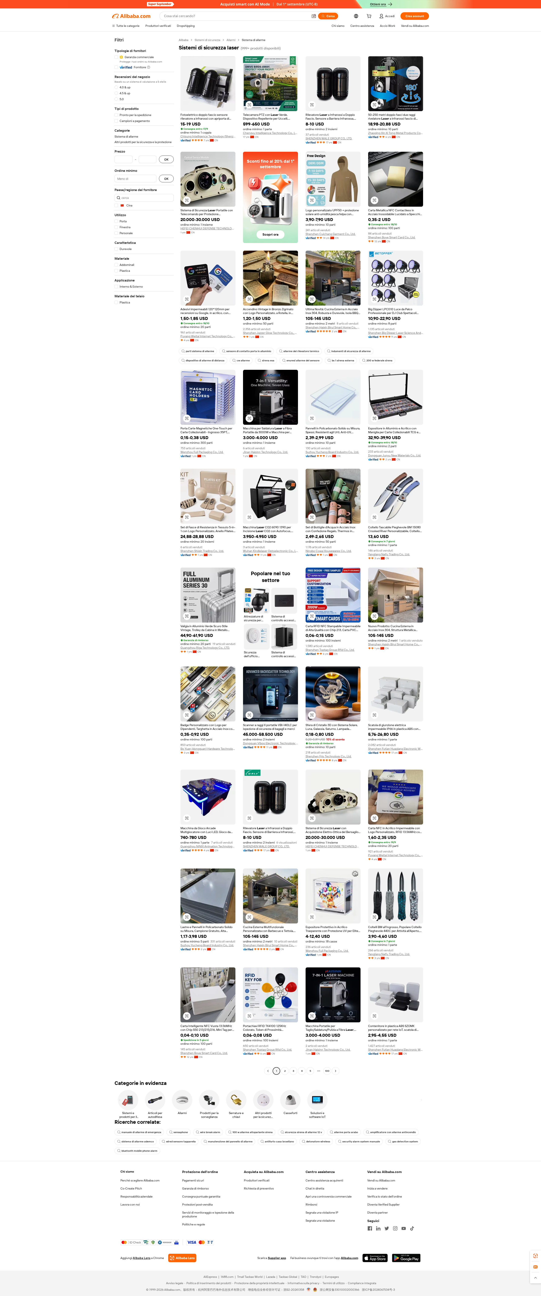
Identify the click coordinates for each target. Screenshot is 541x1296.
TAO (303, 1276)
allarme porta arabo (346, 1132)
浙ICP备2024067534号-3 (378, 1289)
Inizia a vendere (377, 1188)
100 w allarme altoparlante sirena (252, 1132)
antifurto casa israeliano (279, 1141)
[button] (313, 16)
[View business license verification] (309, 1290)
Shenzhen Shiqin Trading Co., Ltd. (202, 551)
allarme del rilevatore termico (301, 351)
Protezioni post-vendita (197, 1204)
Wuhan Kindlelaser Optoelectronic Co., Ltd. (270, 551)
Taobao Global (288, 1276)
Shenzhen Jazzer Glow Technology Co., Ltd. (270, 333)
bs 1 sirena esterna (343, 360)
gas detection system (405, 1141)
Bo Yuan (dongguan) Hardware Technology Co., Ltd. (207, 748)
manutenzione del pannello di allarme (230, 1141)
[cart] (370, 16)
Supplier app (277, 1258)
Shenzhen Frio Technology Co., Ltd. (328, 756)
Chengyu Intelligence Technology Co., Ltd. (270, 133)
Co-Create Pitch (131, 1188)
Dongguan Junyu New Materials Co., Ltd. (394, 455)
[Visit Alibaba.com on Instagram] (395, 1228)
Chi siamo (127, 1171)
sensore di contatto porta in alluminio (248, 351)
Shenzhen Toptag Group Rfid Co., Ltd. (330, 649)
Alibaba (183, 40)
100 (327, 1070)
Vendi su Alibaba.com (381, 1180)
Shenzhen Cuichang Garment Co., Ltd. (330, 234)
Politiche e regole (193, 1224)
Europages (332, 1276)
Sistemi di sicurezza (207, 40)
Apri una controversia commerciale (329, 1196)
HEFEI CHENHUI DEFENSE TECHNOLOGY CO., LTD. (207, 228)
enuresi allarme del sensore (303, 360)
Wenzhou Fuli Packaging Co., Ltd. (201, 452)
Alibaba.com (349, 1258)
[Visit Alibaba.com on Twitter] (386, 1228)
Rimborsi (311, 1204)
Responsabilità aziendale (136, 1196)
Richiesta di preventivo (259, 1188)
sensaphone (181, 1132)
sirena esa (268, 360)
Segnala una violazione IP (322, 1212)
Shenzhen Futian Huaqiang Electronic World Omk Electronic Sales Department (395, 748)
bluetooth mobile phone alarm (139, 1150)
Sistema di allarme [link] (253, 40)
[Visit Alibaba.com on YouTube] (403, 1228)
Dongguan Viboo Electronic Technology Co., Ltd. (270, 743)
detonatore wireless (318, 1141)
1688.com (227, 1276)
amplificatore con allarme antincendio (393, 1132)
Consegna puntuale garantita (201, 1196)
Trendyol (315, 1276)
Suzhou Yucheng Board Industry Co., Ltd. (332, 452)
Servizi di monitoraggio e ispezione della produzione (208, 1214)
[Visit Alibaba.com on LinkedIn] (378, 1228)
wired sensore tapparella (181, 1141)
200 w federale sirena (379, 360)
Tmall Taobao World (249, 1276)
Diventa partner (377, 1212)
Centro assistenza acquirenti (324, 1180)
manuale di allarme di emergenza (141, 1132)
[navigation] (144, 556)
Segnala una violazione (320, 1220)
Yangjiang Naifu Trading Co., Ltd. (389, 554)
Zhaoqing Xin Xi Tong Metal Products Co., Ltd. (395, 133)
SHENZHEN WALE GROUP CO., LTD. (329, 138)
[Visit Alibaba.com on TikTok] (412, 1228)
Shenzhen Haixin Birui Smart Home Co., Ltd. (333, 327)
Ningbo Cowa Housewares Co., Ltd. (328, 551)
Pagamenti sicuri (193, 1180)
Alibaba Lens (141, 1258)
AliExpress (210, 1276)
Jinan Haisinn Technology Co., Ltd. (265, 452)
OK (166, 159)
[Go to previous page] (268, 1071)
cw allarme (243, 360)
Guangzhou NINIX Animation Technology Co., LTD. (207, 846)
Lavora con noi (130, 1204)
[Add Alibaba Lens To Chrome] (182, 1258)
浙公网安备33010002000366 (339, 1289)
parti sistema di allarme (200, 351)
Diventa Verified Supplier (383, 1204)
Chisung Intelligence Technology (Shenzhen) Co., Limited (207, 136)
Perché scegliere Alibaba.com (140, 1180)
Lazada (270, 1276)
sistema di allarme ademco (138, 1141)
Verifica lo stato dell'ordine (384, 1196)
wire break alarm (210, 1132)
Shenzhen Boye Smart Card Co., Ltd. (391, 237)
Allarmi (231, 40)
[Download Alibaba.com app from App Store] (375, 1258)
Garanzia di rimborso (195, 1188)
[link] (535, 1255)
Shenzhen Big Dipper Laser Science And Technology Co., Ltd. (395, 333)
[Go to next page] (335, 1071)
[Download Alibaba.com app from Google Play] (406, 1258)
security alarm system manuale (361, 1141)
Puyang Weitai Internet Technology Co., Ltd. (207, 336)
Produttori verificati (256, 1180)
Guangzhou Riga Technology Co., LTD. (205, 647)
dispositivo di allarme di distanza (205, 360)
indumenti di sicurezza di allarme (351, 351)
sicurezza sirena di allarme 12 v (303, 1132)
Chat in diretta (315, 1188)
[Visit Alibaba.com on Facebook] (369, 1228)
